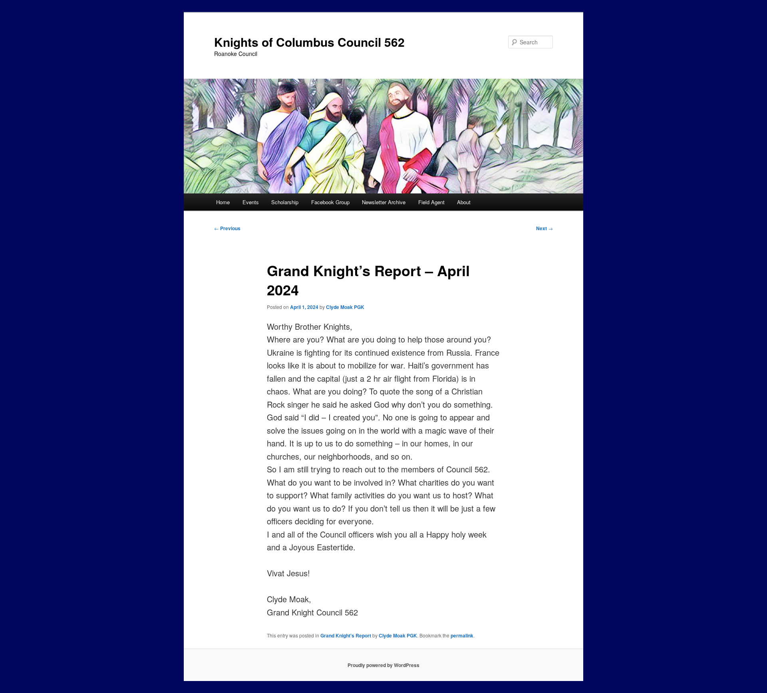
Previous (227, 228)
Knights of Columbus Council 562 (309, 41)
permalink (462, 635)
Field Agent (431, 202)
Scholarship (284, 202)
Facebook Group (330, 202)
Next (544, 228)
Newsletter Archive (383, 202)
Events (250, 202)
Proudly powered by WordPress (383, 665)
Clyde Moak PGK (345, 307)
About (464, 202)
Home (223, 202)
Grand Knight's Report (345, 635)
